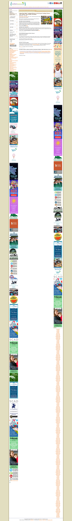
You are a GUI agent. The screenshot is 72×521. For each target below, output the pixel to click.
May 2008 (58, 515)
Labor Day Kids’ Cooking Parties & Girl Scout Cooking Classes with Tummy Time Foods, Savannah (34, 14)
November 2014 (58, 451)
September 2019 (58, 401)
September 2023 (58, 359)
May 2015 (58, 446)
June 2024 (58, 351)
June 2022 (58, 372)
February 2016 (58, 438)
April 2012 (58, 478)
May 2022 (58, 373)
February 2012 (58, 480)
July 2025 (58, 340)
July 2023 (58, 361)
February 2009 (58, 509)
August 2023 (58, 360)
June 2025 (58, 341)
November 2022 (58, 368)
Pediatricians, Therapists (13, 54)
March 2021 (58, 385)
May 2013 (58, 467)
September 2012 (58, 474)
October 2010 (58, 494)
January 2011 (58, 491)
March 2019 (58, 406)
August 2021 (58, 381)
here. (27, 25)
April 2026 (58, 332)
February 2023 (58, 365)
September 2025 (58, 338)
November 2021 (58, 378)
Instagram (61, 3)
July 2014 (58, 455)
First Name (13, 20)
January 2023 (58, 366)
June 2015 (58, 445)
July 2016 (58, 434)
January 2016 (58, 439)
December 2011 (58, 482)
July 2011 (58, 486)
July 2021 (58, 382)
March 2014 (58, 458)
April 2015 (58, 447)
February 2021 (58, 386)
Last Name (13, 23)
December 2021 (58, 377)
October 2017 (58, 421)
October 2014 (58, 452)
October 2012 (58, 473)
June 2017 (58, 424)
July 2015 (58, 444)
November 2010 (58, 493)
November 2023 (58, 357)
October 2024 (58, 348)
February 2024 (58, 355)
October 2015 (58, 442)
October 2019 (58, 400)
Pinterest (57, 3)
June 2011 (58, 487)
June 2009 (58, 508)
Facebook (50, 3)
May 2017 (58, 425)
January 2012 (58, 481)
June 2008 (58, 514)
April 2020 (58, 395)
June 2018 (58, 414)
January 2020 (58, 397)
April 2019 (58, 405)
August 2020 (58, 391)
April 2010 (58, 499)
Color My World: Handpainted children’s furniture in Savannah (28, 10)
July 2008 (58, 513)
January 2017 (58, 429)
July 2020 (58, 392)
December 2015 (58, 440)
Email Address (13, 17)
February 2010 (58, 501)
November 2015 (58, 441)
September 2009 (58, 505)
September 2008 (58, 511)
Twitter (53, 3)
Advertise (11, 53)
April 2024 (58, 353)
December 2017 (58, 419)
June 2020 (58, 393)
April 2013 (58, 468)
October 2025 (58, 337)
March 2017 (58, 427)
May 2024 (58, 352)
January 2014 (58, 460)
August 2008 (58, 512)
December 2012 (58, 471)
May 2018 (58, 415)
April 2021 (58, 384)
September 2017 (58, 422)
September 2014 (58, 453)
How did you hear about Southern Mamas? (13, 35)
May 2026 (58, 331)
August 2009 (58, 506)
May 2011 (58, 488)
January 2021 (58, 387)
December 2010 (58, 492)
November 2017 (58, 420)
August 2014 (58, 454)
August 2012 (58, 475)
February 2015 (58, 449)
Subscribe (48, 3)
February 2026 (58, 334)
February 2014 (58, 459)
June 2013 (58, 466)
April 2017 (58, 426)
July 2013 (58, 465)
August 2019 (58, 402)
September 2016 (58, 432)
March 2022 (58, 375)
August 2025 (58, 339)
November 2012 (58, 472)
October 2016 (58, 431)
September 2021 (58, 380)
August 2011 (58, 485)
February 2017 (58, 428)
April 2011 (58, 489)
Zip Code (13, 27)
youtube (59, 3)
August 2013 (58, 464)
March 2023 (58, 364)
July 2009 (58, 507)
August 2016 (58, 433)
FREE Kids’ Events (12, 55)
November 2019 (58, 399)
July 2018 (58, 413)
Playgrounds (11, 49)
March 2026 (58, 333)
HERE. (51, 49)
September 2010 (58, 495)
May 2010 (58, 498)
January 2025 (58, 345)
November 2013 (58, 462)
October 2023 (58, 358)
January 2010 (58, 502)
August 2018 (58, 412)
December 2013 (58, 461)
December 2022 (58, 367)
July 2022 (58, 371)
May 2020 (58, 394)
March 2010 (58, 500)
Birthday (13, 30)
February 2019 (58, 407)
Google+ (55, 3)
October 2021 (58, 379)
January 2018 (58, 418)
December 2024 (58, 346)
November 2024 (58, 347)
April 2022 (58, 374)
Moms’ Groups (12, 52)
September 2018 (58, 411)
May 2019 (58, 404)
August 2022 (58, 370)
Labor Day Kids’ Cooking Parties (23, 16)
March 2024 (58, 354)
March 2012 (58, 479)
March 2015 (58, 448)
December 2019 (58, 398)
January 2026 (58, 335)
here (39, 30)
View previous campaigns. (12, 44)
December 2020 (58, 388)
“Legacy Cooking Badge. (35, 44)
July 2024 (58, 350)
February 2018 (58, 417)
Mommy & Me (11, 56)
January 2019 (58, 408)
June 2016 (58, 435)
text (11, 41)
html (11, 40)
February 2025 (58, 344)
